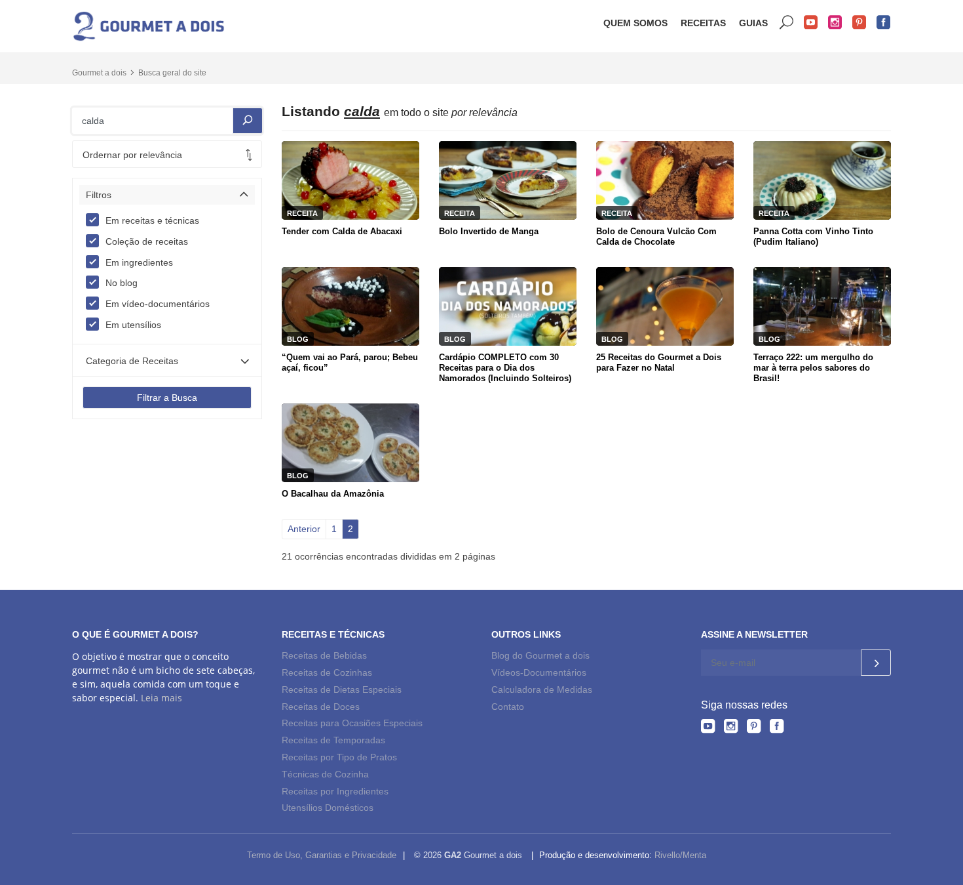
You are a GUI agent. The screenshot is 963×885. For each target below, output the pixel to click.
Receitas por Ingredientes (335, 791)
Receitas (703, 23)
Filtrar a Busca (167, 397)
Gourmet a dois (99, 72)
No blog (121, 283)
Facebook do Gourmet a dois (884, 22)
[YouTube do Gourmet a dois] (708, 728)
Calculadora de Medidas (541, 689)
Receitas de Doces (321, 706)
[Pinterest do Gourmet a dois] (754, 728)
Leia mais (161, 697)
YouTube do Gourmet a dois (811, 22)
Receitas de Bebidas (324, 655)
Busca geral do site (172, 72)
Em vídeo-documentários (157, 303)
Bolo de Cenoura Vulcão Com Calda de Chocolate (656, 236)
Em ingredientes (139, 262)
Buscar (787, 22)
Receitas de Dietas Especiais (342, 689)
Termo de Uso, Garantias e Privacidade (321, 855)
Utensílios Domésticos (327, 807)
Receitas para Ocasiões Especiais (352, 723)
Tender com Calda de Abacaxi (342, 231)
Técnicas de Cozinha (325, 774)
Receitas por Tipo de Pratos (339, 757)
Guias (753, 23)
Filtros (98, 195)
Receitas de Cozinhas (327, 672)
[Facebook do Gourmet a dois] (777, 728)
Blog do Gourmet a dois (540, 655)
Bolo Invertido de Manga (488, 231)
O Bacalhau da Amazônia (333, 494)
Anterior (304, 529)
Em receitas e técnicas (152, 220)
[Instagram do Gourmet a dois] (731, 728)
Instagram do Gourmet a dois (835, 22)
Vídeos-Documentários (538, 672)
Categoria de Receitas (132, 361)
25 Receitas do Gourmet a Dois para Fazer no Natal (658, 362)
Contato (507, 706)
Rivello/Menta (680, 855)
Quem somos (635, 23)
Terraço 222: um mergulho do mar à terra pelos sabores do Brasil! (813, 367)
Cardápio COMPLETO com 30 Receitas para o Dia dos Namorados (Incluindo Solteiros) (505, 367)
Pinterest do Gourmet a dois (859, 22)
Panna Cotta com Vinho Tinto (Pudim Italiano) (813, 236)
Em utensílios (133, 324)
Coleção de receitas (146, 241)
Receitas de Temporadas (333, 740)
